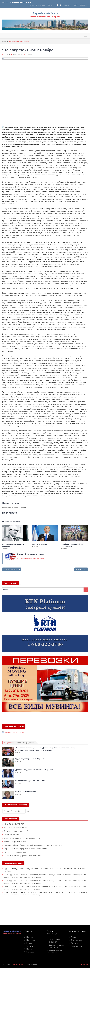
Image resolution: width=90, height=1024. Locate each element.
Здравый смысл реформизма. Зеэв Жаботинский (25, 849)
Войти (76, 5)
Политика (29, 55)
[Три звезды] (6, 507)
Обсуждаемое (28, 742)
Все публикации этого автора (30, 559)
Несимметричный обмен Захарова (13, 545)
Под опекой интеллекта (25, 792)
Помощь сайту (77, 946)
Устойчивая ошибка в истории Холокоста (22, 838)
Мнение (29, 943)
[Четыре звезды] (8, 507)
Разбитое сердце (11, 835)
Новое (18, 742)
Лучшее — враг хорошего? (16, 831)
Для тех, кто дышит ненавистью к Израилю (34, 770)
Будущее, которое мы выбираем (29, 759)
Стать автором (41, 5)
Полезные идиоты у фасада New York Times (23, 856)
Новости (30, 937)
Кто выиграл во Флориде (15, 852)
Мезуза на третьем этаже (15, 842)
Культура (30, 952)
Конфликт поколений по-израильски (72, 545)
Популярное (9, 742)
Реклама (51, 5)
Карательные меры (12, 569)
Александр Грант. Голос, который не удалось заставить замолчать (32, 845)
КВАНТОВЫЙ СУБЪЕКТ (14, 824)
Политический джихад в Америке (30, 781)
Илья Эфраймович (12, 875)
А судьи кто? (80, 569)
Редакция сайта (18, 55)
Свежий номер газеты (14, 726)
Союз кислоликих (16, 2)
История (30, 949)
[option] (27, 2)
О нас (32, 5)
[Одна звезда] (3, 507)
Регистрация (66, 5)
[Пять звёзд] (10, 507)
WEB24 (85, 964)
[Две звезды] (5, 507)
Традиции (30, 946)
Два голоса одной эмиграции (17, 828)
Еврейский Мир (45, 13)
